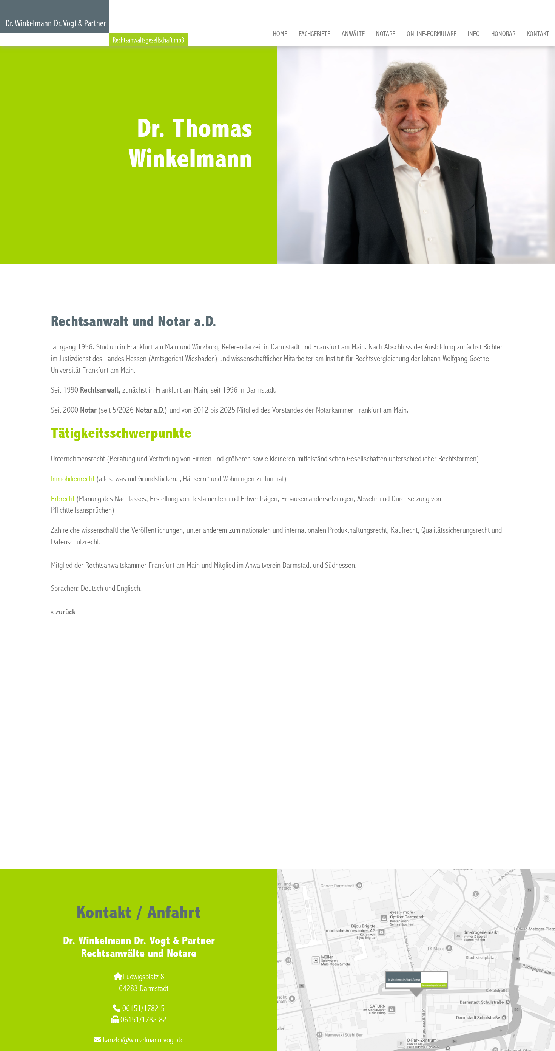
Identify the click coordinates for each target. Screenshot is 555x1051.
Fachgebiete (314, 34)
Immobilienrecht (72, 479)
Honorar (503, 34)
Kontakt (538, 34)
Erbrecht (62, 499)
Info (474, 34)
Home (280, 34)
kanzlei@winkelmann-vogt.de (143, 1040)
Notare (385, 34)
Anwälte (353, 34)
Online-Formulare (431, 34)
